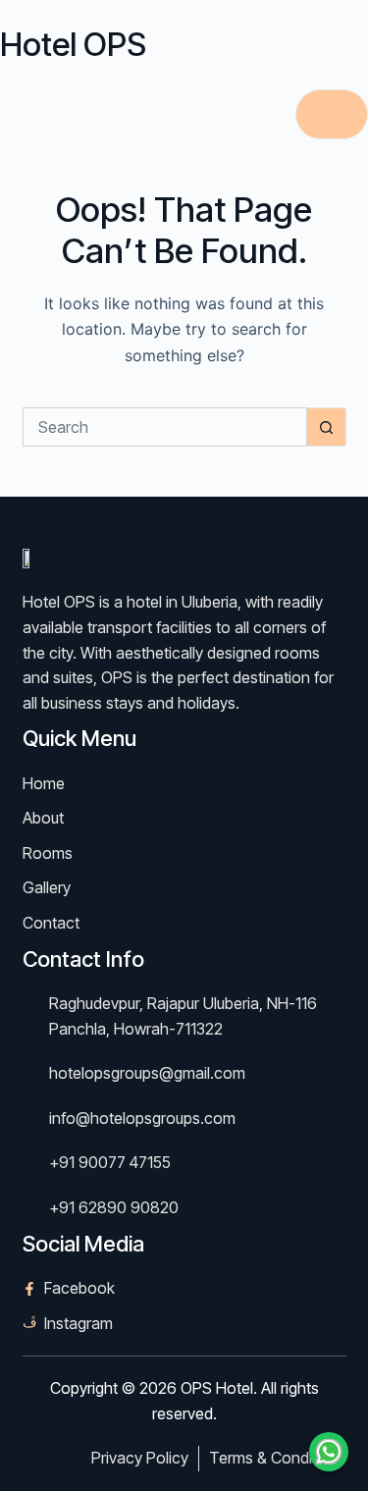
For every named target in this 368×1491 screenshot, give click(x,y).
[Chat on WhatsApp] (328, 1451)
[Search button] (326, 427)
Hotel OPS (73, 44)
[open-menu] (331, 114)
